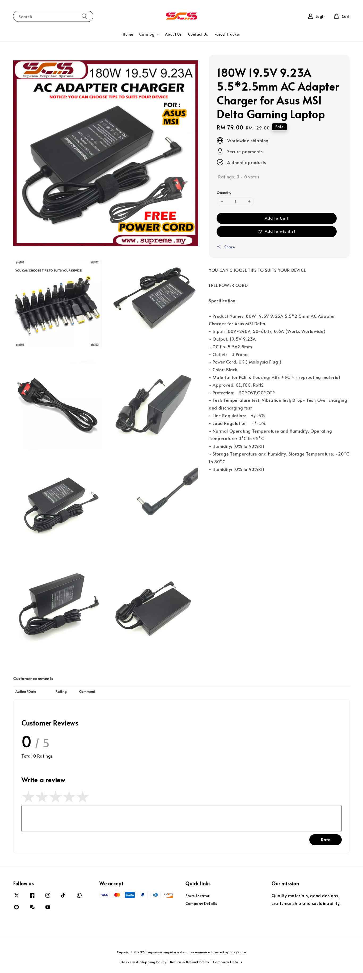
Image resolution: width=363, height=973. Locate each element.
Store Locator (197, 895)
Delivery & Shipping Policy (143, 961)
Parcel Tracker (227, 34)
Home (128, 34)
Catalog (146, 34)
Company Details (201, 903)
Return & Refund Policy (189, 961)
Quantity (224, 192)
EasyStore (238, 952)
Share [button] (229, 246)
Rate (325, 839)
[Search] (84, 16)
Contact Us (198, 34)
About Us (173, 34)
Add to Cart (277, 217)
